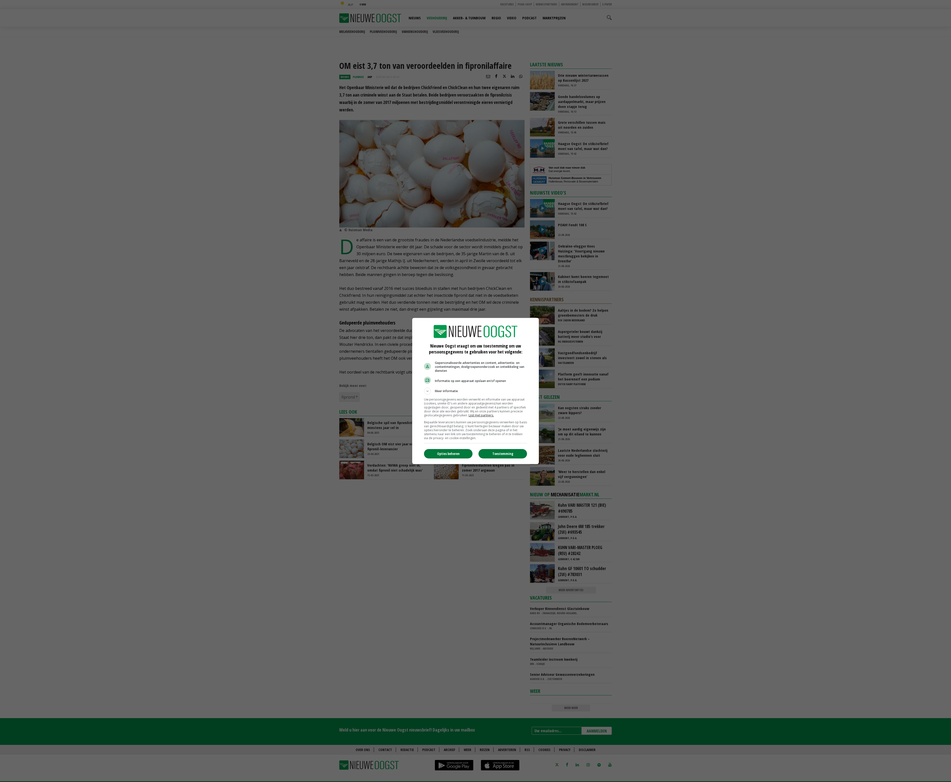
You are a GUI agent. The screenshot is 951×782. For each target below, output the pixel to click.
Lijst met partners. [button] (481, 415)
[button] (475, 391)
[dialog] (475, 391)
